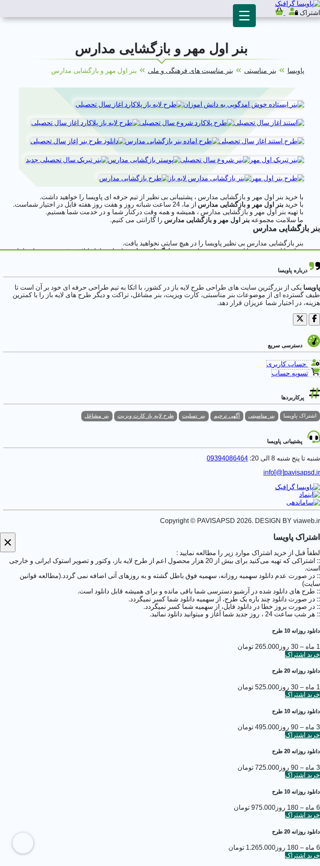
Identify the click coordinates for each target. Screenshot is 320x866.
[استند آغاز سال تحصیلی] (269, 122)
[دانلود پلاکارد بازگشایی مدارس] (129, 104)
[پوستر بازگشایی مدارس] (144, 159)
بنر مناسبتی (260, 70)
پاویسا (296, 70)
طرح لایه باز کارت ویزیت (146, 416)
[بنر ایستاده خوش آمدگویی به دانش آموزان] (243, 104)
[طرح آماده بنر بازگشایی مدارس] (172, 141)
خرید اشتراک (302, 654)
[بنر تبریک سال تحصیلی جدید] (67, 159)
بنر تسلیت (193, 416)
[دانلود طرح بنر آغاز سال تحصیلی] (77, 141)
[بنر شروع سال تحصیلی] (215, 159)
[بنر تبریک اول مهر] (277, 159)
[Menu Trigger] (244, 15)
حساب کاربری (287, 364)
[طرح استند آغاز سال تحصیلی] (261, 141)
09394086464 (227, 458)
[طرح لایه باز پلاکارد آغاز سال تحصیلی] (85, 122)
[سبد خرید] (279, 12)
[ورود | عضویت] (291, 12)
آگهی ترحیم (227, 416)
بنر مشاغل (97, 416)
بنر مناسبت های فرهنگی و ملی (190, 70)
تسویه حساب (290, 373)
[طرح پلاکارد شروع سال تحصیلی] (186, 122)
